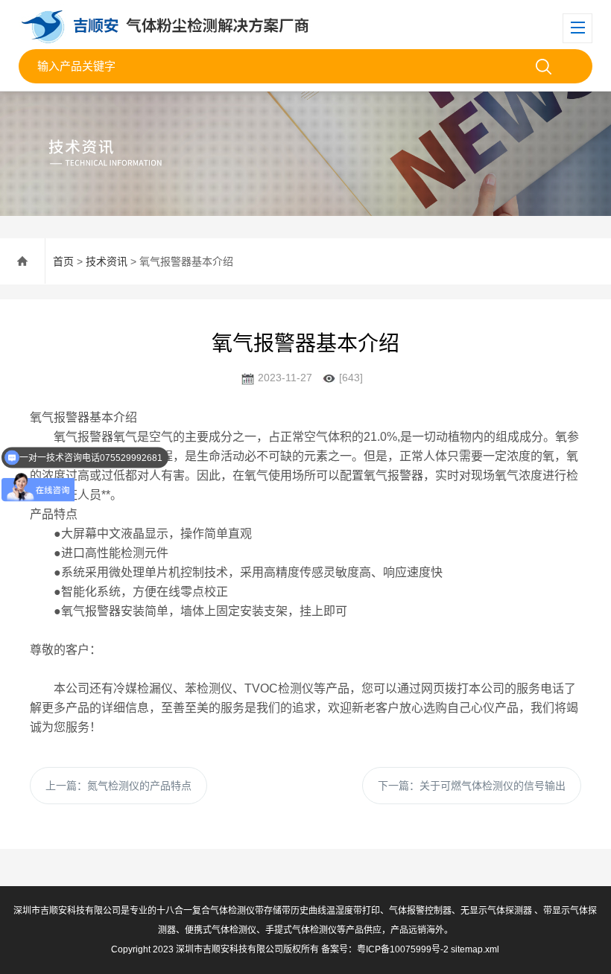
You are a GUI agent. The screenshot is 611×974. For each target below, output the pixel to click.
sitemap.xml (475, 949)
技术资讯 (106, 261)
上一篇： (118, 786)
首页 (63, 261)
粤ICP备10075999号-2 (403, 949)
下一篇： (472, 786)
